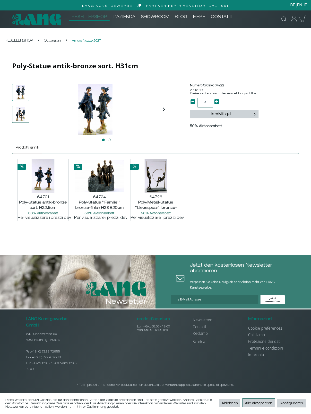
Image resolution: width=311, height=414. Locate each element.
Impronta (256, 354)
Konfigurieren (291, 403)
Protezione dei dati (264, 341)
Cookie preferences (265, 328)
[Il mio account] (292, 19)
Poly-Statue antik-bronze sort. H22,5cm (43, 205)
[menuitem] (89, 17)
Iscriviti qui (221, 114)
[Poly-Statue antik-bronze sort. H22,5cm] (43, 176)
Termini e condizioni (265, 348)
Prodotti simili (27, 148)
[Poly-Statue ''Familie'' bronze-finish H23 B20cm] (99, 176)
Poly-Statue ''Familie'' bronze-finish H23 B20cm (99, 205)
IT (305, 5)
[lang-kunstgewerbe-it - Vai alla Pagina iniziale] (36, 19)
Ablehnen (230, 403)
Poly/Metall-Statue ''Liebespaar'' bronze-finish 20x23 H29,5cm (156, 205)
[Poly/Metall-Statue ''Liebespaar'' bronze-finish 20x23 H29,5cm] (155, 176)
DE (292, 5)
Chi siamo (256, 334)
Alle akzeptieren (258, 403)
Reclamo (200, 333)
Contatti (199, 326)
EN (299, 5)
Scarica (199, 341)
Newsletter (202, 320)
